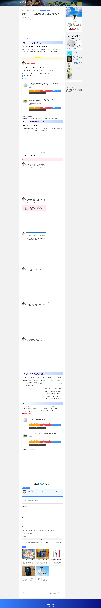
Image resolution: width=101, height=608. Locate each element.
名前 (23, 517)
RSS (69, 93)
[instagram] (29, 495)
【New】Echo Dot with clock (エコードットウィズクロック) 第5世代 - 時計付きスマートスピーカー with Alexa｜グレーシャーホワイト (45, 84)
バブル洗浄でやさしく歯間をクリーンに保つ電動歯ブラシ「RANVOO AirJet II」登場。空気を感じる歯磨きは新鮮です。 (74, 103)
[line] (43, 484)
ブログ (74, 5)
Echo (29, 500)
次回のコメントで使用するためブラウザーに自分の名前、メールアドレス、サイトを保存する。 (39, 530)
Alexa (23, 500)
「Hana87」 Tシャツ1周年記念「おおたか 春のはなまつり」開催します (28, 561)
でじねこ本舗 (22, 2)
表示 (28, 38)
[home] (31, 495)
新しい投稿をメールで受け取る (27, 536)
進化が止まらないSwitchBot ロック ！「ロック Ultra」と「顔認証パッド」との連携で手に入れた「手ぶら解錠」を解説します (73, 100)
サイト (23, 526)
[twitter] (35, 484)
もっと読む (43, 585)
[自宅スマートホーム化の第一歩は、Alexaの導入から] (41, 484)
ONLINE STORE (65, 5)
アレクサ (31, 500)
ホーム (23, 5)
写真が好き (57, 5)
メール (23, 521)
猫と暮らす (48, 5)
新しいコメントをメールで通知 (27, 533)
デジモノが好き (40, 5)
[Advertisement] (42, 28)
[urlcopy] (49, 484)
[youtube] (30, 495)
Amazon (26, 500)
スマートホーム (31, 5)
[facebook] (38, 484)
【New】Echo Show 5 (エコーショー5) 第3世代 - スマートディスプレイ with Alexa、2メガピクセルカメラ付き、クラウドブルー (44, 100)
